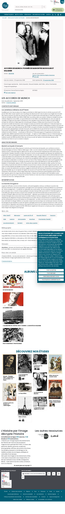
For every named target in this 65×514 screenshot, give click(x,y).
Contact (43, 496)
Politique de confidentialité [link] (51, 279)
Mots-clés (18, 14)
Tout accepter (51, 270)
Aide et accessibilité (27, 494)
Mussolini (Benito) (41, 215)
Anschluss (32, 219)
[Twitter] (53, 473)
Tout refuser (51, 273)
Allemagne (17, 215)
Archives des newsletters (31, 496)
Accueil (4, 18)
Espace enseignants (54, 496)
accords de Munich (8, 223)
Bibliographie (6, 228)
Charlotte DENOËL (11, 102)
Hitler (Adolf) (6, 215)
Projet (50, 491)
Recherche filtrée (38, 14)
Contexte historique (10, 106)
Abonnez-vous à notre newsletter (34, 473)
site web (36, 77)
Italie (4, 219)
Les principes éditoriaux (13, 494)
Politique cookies (30, 499)
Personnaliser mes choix (51, 276)
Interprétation (8, 180)
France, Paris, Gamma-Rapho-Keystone (43, 75)
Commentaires (7, 261)
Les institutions (40, 494)
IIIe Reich (20, 223)
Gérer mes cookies (17, 499)
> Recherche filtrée (19, 9)
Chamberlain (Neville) (45, 219)
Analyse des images (9, 142)
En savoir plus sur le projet (22, 465)
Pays (35, 491)
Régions (28, 491)
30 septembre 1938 (48, 80)
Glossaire (5, 244)
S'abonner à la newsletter (58, 9)
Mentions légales (52, 494)
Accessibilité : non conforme (45, 499)
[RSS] (49, 473)
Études (5, 491)
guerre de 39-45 (28, 215)
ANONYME (11, 73)
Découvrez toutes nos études (16, 18)
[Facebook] (23, 477)
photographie (22, 219)
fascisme (52, 215)
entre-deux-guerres (31, 223)
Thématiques (8, 14)
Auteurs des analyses (17, 491)
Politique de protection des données (12, 496)
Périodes (27, 14)
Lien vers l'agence (10, 93)
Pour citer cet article (9, 253)
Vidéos (48, 14)
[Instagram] (58, 474)
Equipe (57, 491)
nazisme (12, 219)
